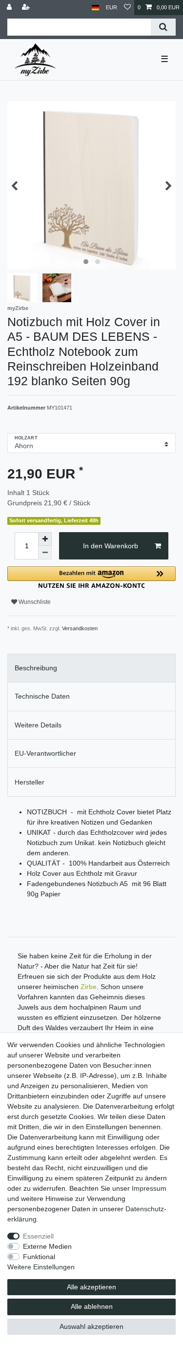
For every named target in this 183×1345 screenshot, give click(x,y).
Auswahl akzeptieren (91, 1326)
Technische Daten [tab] (42, 696)
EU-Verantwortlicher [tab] (45, 753)
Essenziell (38, 1236)
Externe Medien (47, 1246)
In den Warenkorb (110, 546)
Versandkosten (80, 628)
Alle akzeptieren (91, 1287)
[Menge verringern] (45, 552)
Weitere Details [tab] (38, 725)
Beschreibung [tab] (36, 668)
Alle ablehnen (92, 1306)
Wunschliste (34, 602)
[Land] (95, 7)
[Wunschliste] (127, 7)
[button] (91, 577)
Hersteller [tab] (29, 782)
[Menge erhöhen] (45, 539)
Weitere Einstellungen (41, 1267)
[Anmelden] (10, 7)
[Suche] (163, 27)
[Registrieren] (27, 7)
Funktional (39, 1257)
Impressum (149, 1188)
